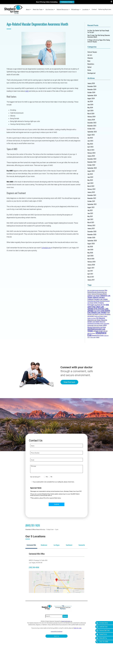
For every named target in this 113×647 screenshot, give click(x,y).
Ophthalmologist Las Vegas (96, 330)
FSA (97, 318)
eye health (105, 310)
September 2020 (92, 240)
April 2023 (90, 147)
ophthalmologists (98, 331)
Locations (85, 9)
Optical (89, 67)
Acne (88, 290)
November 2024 (91, 89)
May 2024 (90, 107)
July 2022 (90, 174)
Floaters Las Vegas (91, 318)
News (88, 61)
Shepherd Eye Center (98, 335)
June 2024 (90, 104)
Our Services (49, 9)
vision (97, 337)
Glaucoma (90, 58)
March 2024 (90, 113)
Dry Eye (103, 305)
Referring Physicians (105, 9)
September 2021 (91, 204)
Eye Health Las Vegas (96, 312)
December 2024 (91, 86)
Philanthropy (75, 9)
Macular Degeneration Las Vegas (96, 327)
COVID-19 (96, 302)
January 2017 (91, 280)
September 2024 (92, 95)
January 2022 (91, 192)
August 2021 (90, 207)
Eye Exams (97, 311)
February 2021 (91, 225)
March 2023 (90, 150)
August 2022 (91, 171)
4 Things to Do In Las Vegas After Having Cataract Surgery (98, 41)
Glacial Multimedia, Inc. (66, 621)
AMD (27, 91)
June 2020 (90, 249)
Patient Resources (62, 9)
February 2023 (91, 153)
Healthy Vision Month (104, 323)
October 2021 (91, 201)
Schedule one (46, 248)
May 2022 (90, 180)
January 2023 (91, 156)
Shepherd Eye (96, 333)
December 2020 (91, 231)
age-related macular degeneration (97, 290)
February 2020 (91, 262)
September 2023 (92, 132)
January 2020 (91, 265)
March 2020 (90, 259)
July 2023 (90, 138)
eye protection (101, 314)
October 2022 (91, 165)
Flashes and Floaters (98, 316)
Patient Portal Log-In (69, 382)
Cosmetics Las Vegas (93, 301)
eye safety (107, 314)
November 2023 (91, 126)
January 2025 (91, 83)
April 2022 (90, 183)
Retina (89, 70)
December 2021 (91, 195)
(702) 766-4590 (34, 567)
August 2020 (91, 243)
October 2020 (91, 237)
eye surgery (90, 316)
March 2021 (90, 222)
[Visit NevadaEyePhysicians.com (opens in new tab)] (63, 607)
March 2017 (90, 277)
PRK (107, 331)
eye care (89, 55)
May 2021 (90, 216)
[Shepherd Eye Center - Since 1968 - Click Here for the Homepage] (13, 9)
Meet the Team (37, 9)
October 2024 (91, 92)
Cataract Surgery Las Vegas (97, 299)
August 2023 (91, 135)
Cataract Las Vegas (93, 296)
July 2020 (90, 246)
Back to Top (56, 636)
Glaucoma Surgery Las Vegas (97, 320)
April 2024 (90, 110)
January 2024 (91, 120)
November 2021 (91, 198)
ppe (104, 331)
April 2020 (90, 256)
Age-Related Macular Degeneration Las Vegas (97, 292)
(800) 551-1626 (32, 525)
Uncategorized (91, 73)
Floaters (105, 316)
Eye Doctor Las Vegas (97, 309)
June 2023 (90, 141)
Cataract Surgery (92, 52)
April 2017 (90, 274)
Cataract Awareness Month (99, 294)
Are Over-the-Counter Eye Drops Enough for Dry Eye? (98, 31)
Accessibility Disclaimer (56, 631)
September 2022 (92, 168)
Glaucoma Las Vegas (94, 320)
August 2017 (90, 268)
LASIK (105, 325)
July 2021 (90, 210)
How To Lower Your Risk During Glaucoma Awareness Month (98, 36)
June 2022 (90, 177)
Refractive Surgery (91, 333)
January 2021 (91, 228)
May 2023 (90, 144)
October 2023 (91, 129)
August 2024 (91, 98)
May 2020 (90, 253)
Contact (94, 9)
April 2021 (90, 219)
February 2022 (91, 189)
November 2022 (91, 162)
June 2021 (90, 213)
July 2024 (90, 101)
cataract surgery (99, 297)
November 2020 (91, 234)
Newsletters (90, 64)
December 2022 (91, 159)
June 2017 (90, 271)
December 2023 (91, 123)
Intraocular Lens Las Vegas (94, 325)
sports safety (93, 337)
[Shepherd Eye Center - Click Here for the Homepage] (47, 607)
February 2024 (91, 116)
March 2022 (90, 186)
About (28, 9)
